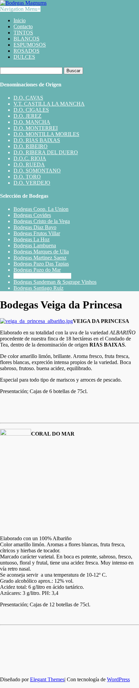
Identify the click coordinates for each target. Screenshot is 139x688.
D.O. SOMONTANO (37, 170)
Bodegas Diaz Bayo (34, 227)
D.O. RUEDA (29, 164)
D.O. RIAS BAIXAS (36, 140)
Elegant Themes (47, 679)
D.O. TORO (27, 177)
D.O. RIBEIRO (30, 146)
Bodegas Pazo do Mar (37, 270)
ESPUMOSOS (29, 45)
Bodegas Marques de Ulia (41, 251)
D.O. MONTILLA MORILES (46, 134)
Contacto (23, 26)
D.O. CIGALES (31, 110)
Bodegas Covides (32, 215)
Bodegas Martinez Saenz (39, 257)
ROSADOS (26, 51)
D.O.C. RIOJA (29, 158)
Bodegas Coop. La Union (40, 209)
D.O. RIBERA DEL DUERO (45, 152)
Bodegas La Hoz (31, 239)
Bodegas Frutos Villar (36, 233)
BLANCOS (26, 39)
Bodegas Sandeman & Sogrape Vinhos (54, 282)
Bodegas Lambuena (34, 245)
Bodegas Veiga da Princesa (42, 276)
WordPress (118, 679)
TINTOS (23, 32)
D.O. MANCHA (31, 122)
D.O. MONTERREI (35, 128)
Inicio (19, 20)
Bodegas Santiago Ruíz (38, 288)
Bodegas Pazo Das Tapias (41, 264)
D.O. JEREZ (27, 116)
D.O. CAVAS (28, 98)
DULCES (24, 57)
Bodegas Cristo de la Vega (41, 221)
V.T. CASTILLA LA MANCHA (49, 104)
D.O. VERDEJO (31, 183)
